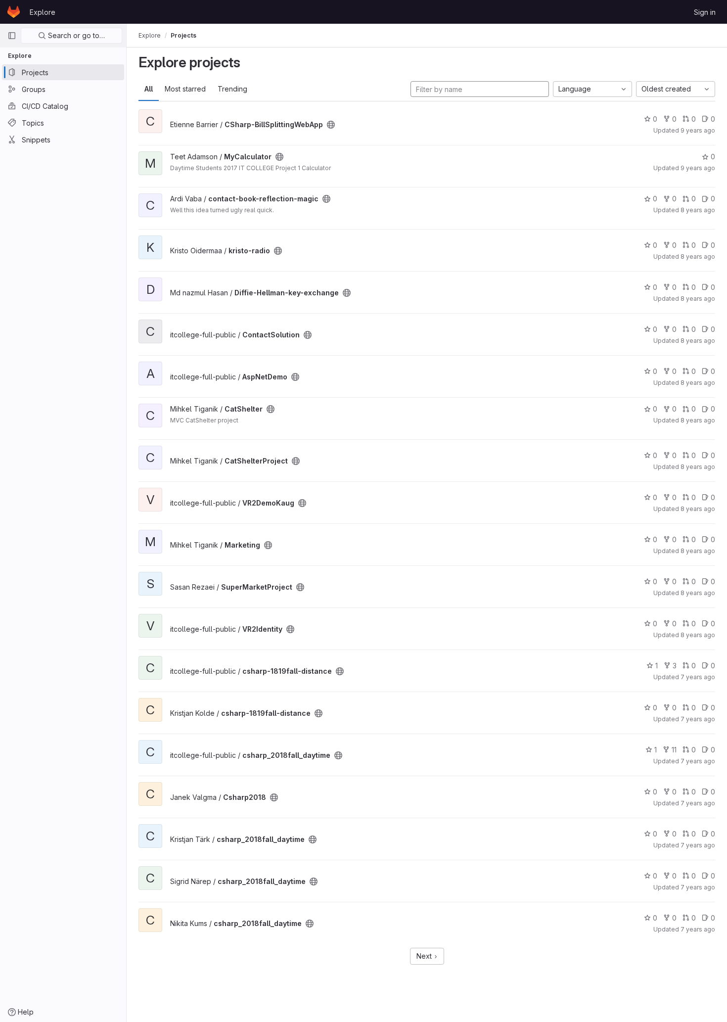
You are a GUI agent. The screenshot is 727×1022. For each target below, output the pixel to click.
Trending (232, 89)
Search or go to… (75, 35)
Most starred (185, 89)
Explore (42, 12)
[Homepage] (13, 12)
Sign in (705, 12)
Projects (183, 35)
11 (674, 749)
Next (425, 956)
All (148, 89)
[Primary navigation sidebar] (12, 36)
